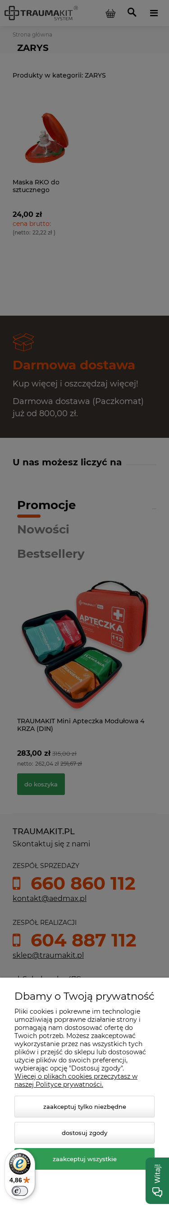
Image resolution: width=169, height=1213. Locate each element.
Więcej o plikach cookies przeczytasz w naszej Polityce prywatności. (75, 1080)
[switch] (20, 1191)
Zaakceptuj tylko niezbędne (84, 1106)
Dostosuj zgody (84, 1132)
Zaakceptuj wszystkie (85, 1158)
